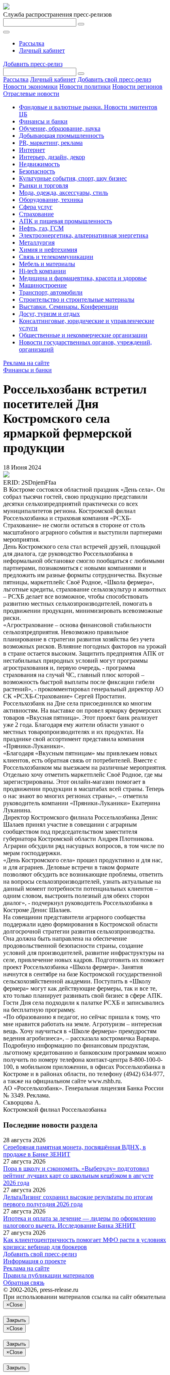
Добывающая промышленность (61, 135)
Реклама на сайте (26, 362)
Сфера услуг (36, 206)
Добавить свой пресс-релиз (114, 79)
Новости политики (85, 86)
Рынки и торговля (43, 185)
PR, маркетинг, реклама (51, 142)
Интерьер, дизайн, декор (52, 157)
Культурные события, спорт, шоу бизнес (73, 178)
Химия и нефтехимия (48, 249)
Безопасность (37, 171)
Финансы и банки (43, 121)
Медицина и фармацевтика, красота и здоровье (83, 278)
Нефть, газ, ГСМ (41, 228)
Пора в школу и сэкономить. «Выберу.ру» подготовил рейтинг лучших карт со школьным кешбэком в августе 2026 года (78, 1175)
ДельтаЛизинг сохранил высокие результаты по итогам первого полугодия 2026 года (78, 1201)
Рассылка (31, 43)
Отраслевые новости (31, 93)
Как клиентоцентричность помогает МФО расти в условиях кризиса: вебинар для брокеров (84, 1243)
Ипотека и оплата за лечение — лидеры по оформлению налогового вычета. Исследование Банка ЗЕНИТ (79, 1222)
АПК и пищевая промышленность (65, 221)
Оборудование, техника (51, 199)
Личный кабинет (42, 50)
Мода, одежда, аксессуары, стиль (63, 192)
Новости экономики (30, 86)
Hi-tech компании (42, 271)
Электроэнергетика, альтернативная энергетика (83, 235)
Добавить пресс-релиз (32, 64)
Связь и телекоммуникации (56, 256)
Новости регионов (137, 86)
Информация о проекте (34, 1261)
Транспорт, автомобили (51, 292)
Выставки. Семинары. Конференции (68, 306)
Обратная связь (23, 1282)
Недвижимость (39, 164)
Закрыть (16, 1320)
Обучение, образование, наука (59, 128)
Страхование (36, 214)
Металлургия (37, 242)
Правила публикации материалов (48, 1275)
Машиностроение (43, 285)
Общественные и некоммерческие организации (83, 335)
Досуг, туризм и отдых (49, 313)
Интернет (32, 149)
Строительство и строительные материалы (76, 299)
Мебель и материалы (47, 264)
